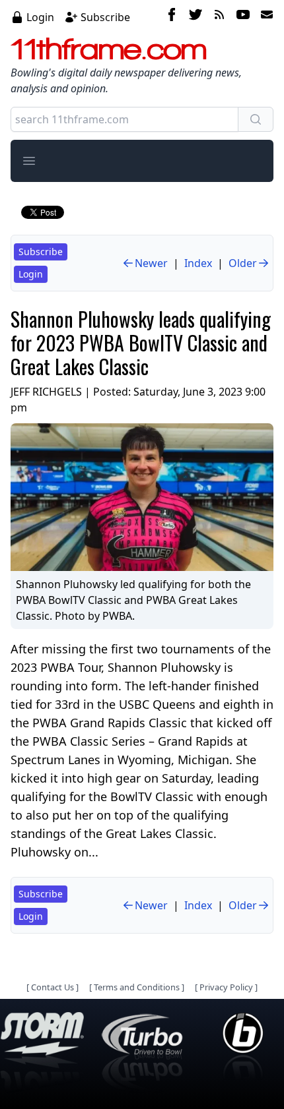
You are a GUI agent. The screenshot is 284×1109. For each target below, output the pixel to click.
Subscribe (105, 17)
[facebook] (172, 16)
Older (243, 263)
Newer (151, 263)
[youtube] (243, 16)
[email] (264, 16)
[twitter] (195, 16)
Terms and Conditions (137, 987)
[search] (255, 119)
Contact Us (52, 987)
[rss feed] (219, 16)
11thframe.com (109, 49)
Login (40, 17)
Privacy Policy (226, 987)
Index (198, 263)
